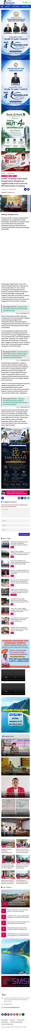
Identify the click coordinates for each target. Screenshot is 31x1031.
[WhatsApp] (28, 498)
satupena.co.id (5, 189)
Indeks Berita (4, 1022)
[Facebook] (19, 498)
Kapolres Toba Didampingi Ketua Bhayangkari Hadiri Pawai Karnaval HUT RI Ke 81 (19, 572)
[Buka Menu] (26, 2)
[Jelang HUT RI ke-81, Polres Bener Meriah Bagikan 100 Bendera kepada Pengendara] (5, 621)
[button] (23, 2)
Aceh (12, 613)
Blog (12, 604)
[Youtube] (17, 1014)
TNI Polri (15, 176)
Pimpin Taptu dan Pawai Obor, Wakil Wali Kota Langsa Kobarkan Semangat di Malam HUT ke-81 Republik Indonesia (19, 592)
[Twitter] (22, 498)
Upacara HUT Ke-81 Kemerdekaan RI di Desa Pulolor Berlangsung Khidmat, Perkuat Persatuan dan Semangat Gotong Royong (19, 582)
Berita (12, 547)
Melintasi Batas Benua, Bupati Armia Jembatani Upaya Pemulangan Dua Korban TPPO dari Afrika (8, 882)
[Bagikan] (28, 189)
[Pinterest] (8, 1014)
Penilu (10, 176)
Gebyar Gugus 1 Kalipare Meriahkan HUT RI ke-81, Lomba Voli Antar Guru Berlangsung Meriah (20, 553)
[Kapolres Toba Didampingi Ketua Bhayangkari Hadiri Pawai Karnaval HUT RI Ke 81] (5, 573)
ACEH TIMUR (13, 594)
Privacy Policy (20, 1020)
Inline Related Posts (25, 313)
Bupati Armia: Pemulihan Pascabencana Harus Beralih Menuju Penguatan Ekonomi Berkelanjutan (23, 866)
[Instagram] (14, 1014)
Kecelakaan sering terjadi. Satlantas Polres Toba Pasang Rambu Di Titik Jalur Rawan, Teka (19, 600)
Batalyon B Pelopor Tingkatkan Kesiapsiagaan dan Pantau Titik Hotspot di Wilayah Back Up (7, 851)
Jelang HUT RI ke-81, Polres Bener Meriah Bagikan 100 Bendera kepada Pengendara (19, 619)
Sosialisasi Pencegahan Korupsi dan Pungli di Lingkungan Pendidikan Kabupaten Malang (19, 543)
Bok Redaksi (4, 1020)
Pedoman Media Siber (16, 1022)
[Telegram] (25, 498)
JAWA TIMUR (4, 176)
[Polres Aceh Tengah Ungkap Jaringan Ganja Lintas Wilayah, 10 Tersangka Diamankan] (5, 611)
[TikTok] (23, 1014)
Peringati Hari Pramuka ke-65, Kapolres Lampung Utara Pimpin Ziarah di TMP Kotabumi (19, 629)
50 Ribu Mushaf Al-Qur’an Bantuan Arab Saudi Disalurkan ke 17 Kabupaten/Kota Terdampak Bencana (22, 882)
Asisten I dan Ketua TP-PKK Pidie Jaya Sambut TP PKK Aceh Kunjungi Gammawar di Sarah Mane (22, 851)
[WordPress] (11, 1014)
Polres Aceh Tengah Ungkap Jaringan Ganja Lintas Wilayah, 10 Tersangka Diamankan (19, 610)
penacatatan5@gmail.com (12, 1007)
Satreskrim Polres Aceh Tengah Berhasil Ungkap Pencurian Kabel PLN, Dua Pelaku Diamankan (8, 866)
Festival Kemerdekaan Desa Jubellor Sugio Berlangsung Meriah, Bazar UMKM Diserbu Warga (20, 562)
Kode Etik (12, 1020)
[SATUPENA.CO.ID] (9, 2)
